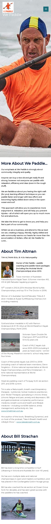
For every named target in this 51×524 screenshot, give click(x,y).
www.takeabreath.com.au (28, 422)
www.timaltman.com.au (12, 411)
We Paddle (11, 15)
